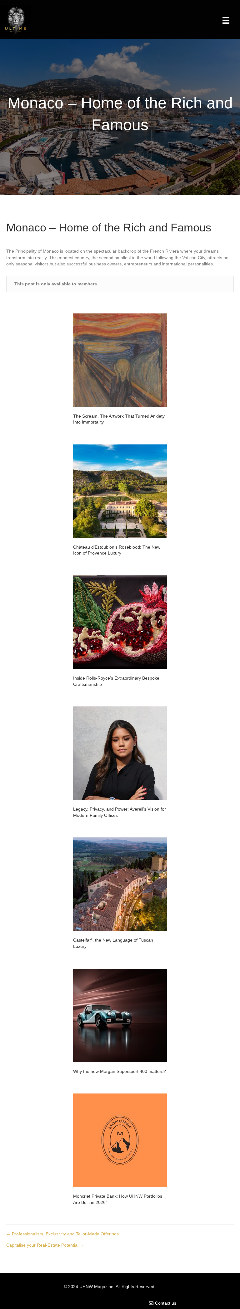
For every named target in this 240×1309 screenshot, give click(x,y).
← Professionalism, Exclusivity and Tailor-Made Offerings (62, 1233)
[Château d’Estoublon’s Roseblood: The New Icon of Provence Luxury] (120, 490)
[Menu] (226, 20)
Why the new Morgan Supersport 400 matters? (119, 1071)
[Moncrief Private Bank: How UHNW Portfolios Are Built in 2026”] (120, 1139)
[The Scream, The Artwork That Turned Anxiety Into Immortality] (120, 359)
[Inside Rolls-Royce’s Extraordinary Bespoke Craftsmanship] (120, 621)
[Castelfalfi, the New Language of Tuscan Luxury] (120, 883)
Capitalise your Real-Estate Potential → (45, 1245)
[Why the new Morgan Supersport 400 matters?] (120, 1014)
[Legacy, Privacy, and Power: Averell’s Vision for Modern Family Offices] (120, 752)
